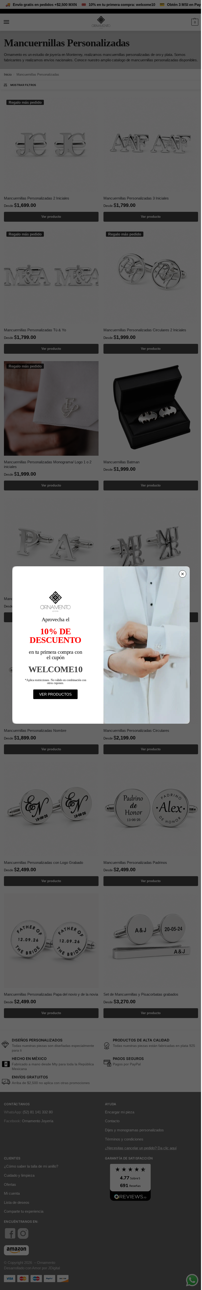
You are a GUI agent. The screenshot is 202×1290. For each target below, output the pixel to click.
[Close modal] (182, 574)
